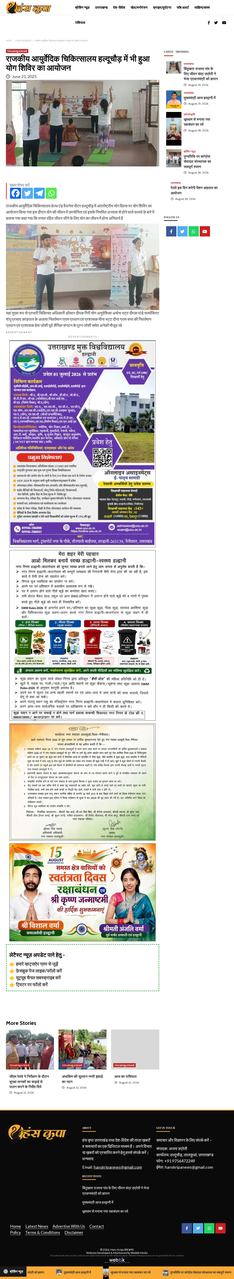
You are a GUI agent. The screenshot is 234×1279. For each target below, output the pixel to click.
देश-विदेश (119, 7)
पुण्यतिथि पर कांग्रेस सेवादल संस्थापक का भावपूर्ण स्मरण (197, 161)
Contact (96, 1226)
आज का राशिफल (125, 1076)
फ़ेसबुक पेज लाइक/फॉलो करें (39, 970)
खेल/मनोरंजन (139, 7)
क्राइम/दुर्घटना (162, 7)
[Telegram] (39, 193)
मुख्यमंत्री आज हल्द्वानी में (199, 98)
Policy (15, 1232)
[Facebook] (15, 193)
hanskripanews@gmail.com (118, 1167)
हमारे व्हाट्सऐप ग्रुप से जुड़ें (37, 964)
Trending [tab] (182, 51)
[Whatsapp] (51, 193)
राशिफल (80, 23)
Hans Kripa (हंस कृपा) (122, 1249)
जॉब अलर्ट (183, 7)
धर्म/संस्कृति (189, 114)
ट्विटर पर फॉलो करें (32, 984)
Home (15, 1226)
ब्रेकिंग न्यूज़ (82, 7)
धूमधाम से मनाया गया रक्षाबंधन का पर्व (105, 1211)
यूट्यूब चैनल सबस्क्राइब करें (38, 977)
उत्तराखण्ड (101, 7)
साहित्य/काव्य (202, 7)
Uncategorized (17, 51)
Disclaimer (73, 1232)
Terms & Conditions (42, 1232)
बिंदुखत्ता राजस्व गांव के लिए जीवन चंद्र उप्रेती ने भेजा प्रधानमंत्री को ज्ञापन (201, 74)
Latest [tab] (168, 51)
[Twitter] (27, 193)
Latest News (36, 1226)
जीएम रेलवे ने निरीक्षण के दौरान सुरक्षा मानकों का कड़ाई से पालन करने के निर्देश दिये (29, 1081)
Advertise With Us (69, 1226)
